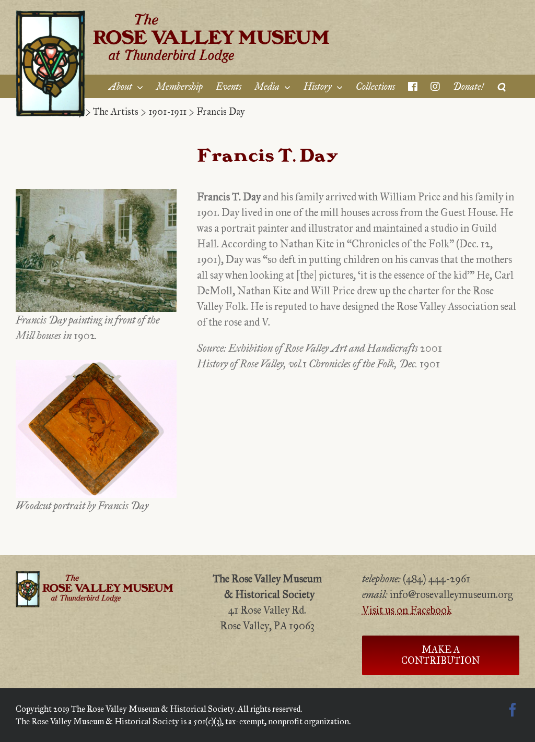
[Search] (501, 86)
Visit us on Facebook (407, 610)
